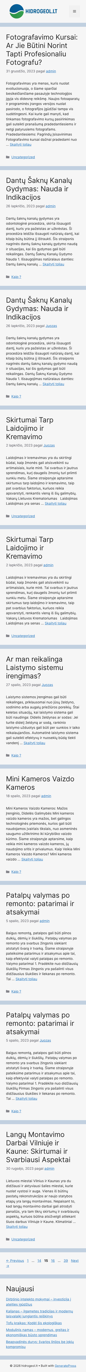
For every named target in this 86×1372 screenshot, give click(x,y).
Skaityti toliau (20, 145)
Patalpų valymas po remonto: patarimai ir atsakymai (40, 903)
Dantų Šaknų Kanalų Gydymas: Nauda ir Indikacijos (39, 188)
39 (66, 1261)
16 (53, 1261)
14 (39, 1261)
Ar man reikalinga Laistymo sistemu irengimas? (34, 667)
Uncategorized (23, 157)
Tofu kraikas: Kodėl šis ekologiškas (34, 1323)
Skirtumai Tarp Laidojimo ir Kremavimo (29, 428)
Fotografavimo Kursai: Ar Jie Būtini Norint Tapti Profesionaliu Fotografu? (42, 49)
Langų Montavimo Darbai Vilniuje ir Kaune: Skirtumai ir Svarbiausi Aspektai (38, 1147)
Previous (15, 1261)
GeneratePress (65, 1366)
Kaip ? (16, 277)
